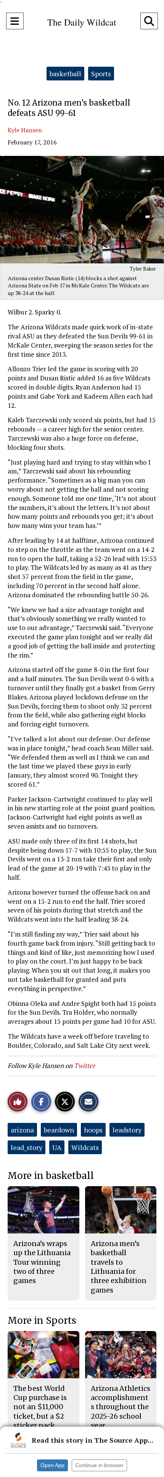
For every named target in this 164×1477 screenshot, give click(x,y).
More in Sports (42, 1320)
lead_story (26, 1147)
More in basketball (51, 1176)
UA (56, 1147)
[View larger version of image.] (82, 209)
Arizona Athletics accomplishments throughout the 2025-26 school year (120, 1407)
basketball (65, 73)
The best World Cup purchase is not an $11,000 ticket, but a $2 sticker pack (40, 1407)
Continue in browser (99, 1465)
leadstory (127, 1129)
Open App (52, 1465)
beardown (59, 1129)
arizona (22, 1129)
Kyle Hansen (25, 130)
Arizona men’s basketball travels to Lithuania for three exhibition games (118, 1266)
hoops (93, 1129)
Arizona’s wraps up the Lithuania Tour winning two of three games (42, 1262)
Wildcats (85, 1147)
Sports (101, 73)
